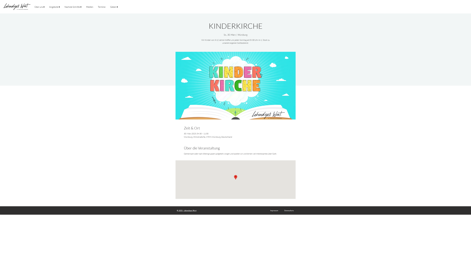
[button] (39, 6)
